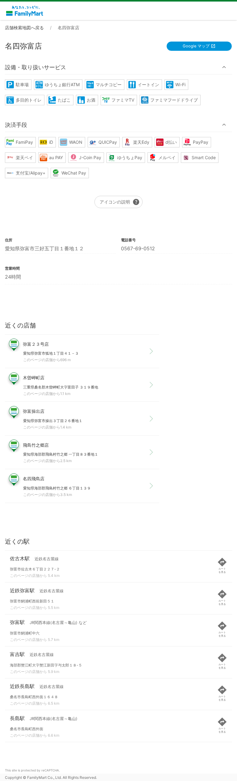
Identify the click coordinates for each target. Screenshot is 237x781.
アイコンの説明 (120, 202)
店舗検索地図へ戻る (24, 27)
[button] (118, 67)
